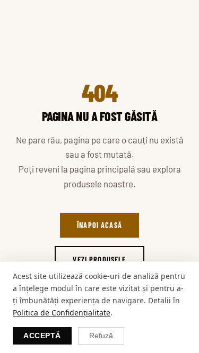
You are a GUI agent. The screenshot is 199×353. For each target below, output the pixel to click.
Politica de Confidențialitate (61, 312)
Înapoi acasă (99, 225)
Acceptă (42, 336)
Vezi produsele (99, 259)
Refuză (101, 336)
